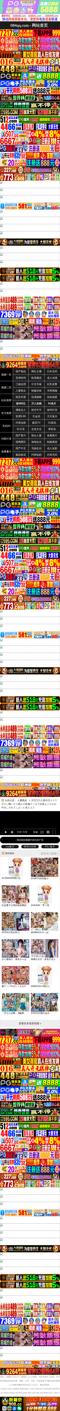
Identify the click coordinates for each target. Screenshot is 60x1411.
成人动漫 (52, 377)
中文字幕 (36, 384)
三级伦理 (21, 384)
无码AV (6, 426)
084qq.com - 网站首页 (29, 25)
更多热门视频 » (49, 853)
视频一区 (6, 374)
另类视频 (52, 390)
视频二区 (6, 387)
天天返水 (52, 416)
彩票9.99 (21, 416)
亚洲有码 (21, 377)
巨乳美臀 (52, 384)
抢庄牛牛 (36, 410)
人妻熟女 (21, 390)
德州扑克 (52, 410)
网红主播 (36, 371)
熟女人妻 (36, 435)
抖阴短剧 (36, 454)
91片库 (21, 429)
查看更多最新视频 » (30, 1023)
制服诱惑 (52, 442)
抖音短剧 (21, 422)
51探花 (52, 422)
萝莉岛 (52, 429)
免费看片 (6, 451)
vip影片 (10, 846)
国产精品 (21, 371)
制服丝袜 (36, 390)
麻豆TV (36, 422)
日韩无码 (52, 454)
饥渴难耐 (36, 397)
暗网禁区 (21, 442)
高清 (35, 832)
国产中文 (21, 448)
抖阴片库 (6, 438)
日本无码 (52, 371)
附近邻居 (21, 397)
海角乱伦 (36, 442)
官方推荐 (6, 413)
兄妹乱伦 (36, 448)
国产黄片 (21, 435)
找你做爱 (52, 397)
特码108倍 (30, 846)
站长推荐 (6, 400)
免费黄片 (52, 435)
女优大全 (36, 429)
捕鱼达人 (21, 410)
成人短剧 (52, 448)
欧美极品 (36, 377)
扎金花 (36, 416)
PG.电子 (50, 846)
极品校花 (21, 454)
